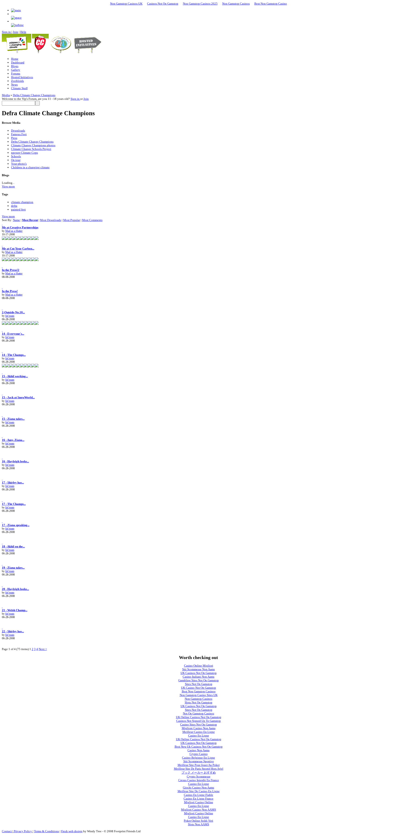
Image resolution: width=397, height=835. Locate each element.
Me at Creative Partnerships (20, 227)
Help (23, 32)
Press (14, 138)
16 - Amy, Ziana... (13, 440)
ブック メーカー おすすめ (198, 772)
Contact (7, 831)
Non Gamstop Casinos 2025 (200, 3)
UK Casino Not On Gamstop (198, 687)
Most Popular (71, 220)
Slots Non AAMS (198, 824)
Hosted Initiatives (22, 77)
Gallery (15, 70)
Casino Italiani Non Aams (198, 676)
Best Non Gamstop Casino (270, 3)
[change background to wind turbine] (17, 25)
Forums (15, 73)
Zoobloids (17, 81)
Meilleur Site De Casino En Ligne (199, 791)
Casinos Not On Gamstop (162, 3)
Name (16, 220)
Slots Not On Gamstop (198, 702)
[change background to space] (16, 17)
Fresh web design (71, 831)
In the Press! (10, 291)
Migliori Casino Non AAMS (198, 809)
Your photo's (19, 163)
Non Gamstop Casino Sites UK (199, 695)
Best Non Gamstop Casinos (199, 691)
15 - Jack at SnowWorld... (18, 397)
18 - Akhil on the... (13, 546)
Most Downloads (50, 220)
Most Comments (92, 220)
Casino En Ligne (198, 735)
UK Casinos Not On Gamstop (199, 673)
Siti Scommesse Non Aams (198, 669)
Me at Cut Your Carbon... (18, 248)
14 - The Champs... (14, 355)
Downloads (18, 130)
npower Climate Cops (24, 152)
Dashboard (17, 62)
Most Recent (30, 220)
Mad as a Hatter (14, 231)
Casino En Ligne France (198, 798)
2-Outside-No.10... (13, 312)
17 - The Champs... (14, 504)
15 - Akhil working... (15, 376)
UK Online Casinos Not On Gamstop (198, 717)
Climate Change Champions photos (33, 145)
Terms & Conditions (46, 831)
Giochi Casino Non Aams (198, 787)
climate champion (22, 202)
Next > (43, 649)
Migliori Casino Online (198, 802)
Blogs (14, 66)
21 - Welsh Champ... (14, 610)
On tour (15, 160)
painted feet (18, 209)
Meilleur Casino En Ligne (198, 732)
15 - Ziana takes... (13, 418)
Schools (16, 156)
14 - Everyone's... (13, 333)
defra (14, 205)
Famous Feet (19, 134)
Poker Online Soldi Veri (198, 820)
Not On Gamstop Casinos (198, 713)
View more (8, 186)
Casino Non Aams (198, 750)
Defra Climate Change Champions (34, 95)
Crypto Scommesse (198, 776)
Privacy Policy (23, 831)
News (14, 84)
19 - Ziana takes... (13, 567)
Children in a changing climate (30, 167)
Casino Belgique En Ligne (198, 757)
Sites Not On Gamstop (198, 684)
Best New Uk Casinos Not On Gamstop (199, 746)
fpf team (9, 315)
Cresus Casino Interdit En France (198, 780)
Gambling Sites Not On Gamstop (198, 680)
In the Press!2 (10, 270)
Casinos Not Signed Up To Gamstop (198, 721)
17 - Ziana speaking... (15, 525)
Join (15, 32)
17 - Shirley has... (13, 482)
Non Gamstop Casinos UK (126, 3)
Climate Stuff (19, 88)
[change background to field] (16, 10)
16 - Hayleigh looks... (15, 461)
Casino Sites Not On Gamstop (198, 724)
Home (14, 58)
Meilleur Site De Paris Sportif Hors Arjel (198, 768)
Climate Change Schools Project (31, 149)
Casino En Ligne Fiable (198, 795)
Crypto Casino (199, 754)
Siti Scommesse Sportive (198, 761)
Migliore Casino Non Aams (199, 728)
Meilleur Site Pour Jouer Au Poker (199, 765)
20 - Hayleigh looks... (15, 589)
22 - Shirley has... (13, 631)
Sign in (6, 32)
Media (6, 95)
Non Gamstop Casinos (236, 3)
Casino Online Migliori (198, 665)
